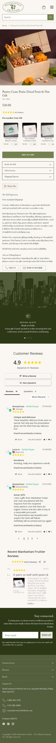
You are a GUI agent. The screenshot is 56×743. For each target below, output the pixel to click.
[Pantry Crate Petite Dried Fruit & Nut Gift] (28, 57)
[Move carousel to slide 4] (31, 337)
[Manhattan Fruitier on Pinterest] (8, 724)
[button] (45, 439)
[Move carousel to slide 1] (24, 337)
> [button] (37, 538)
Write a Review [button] (29, 376)
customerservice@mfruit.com (19, 710)
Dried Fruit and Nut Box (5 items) (27, 433)
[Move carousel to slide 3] (29, 337)
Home (4, 25)
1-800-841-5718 (13, 700)
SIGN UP (46, 635)
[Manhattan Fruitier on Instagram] (13, 724)
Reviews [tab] (9, 391)
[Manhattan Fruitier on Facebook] (3, 724)
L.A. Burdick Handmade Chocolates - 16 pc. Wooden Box (17, 593)
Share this (11, 186)
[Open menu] (52, 7)
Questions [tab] (28, 391)
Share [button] (19, 439)
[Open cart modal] (44, 7)
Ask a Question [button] (29, 383)
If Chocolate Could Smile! (27, 574)
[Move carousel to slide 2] (26, 337)
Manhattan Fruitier (24, 734)
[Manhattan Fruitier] (13, 7)
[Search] (50, 17)
